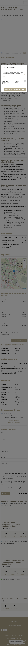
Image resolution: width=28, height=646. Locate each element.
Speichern (8, 89)
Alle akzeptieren (19, 89)
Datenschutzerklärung (11, 74)
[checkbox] (25, 81)
